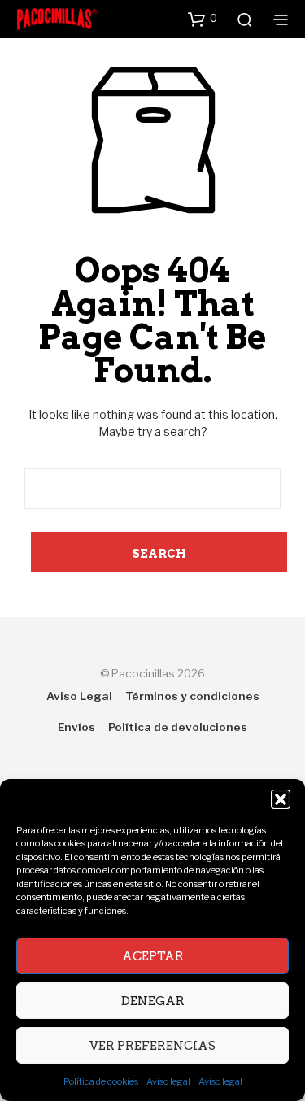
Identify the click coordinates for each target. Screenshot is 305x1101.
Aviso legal (168, 1081)
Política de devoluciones (177, 726)
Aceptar (153, 956)
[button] (280, 799)
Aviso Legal (79, 696)
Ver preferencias (152, 1045)
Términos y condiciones (192, 696)
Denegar (153, 1001)
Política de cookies (100, 1081)
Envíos (76, 726)
